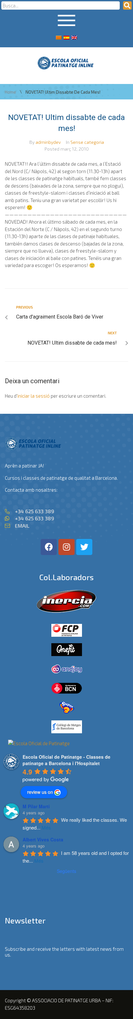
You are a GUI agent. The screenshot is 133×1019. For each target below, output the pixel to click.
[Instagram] (66, 547)
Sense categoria (87, 142)
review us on (40, 792)
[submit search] (127, 5)
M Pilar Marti (36, 806)
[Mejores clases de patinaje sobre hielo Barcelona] (39, 743)
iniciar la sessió (33, 396)
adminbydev (48, 142)
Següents (66, 871)
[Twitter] (84, 547)
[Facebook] (49, 547)
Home (10, 92)
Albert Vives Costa (43, 839)
